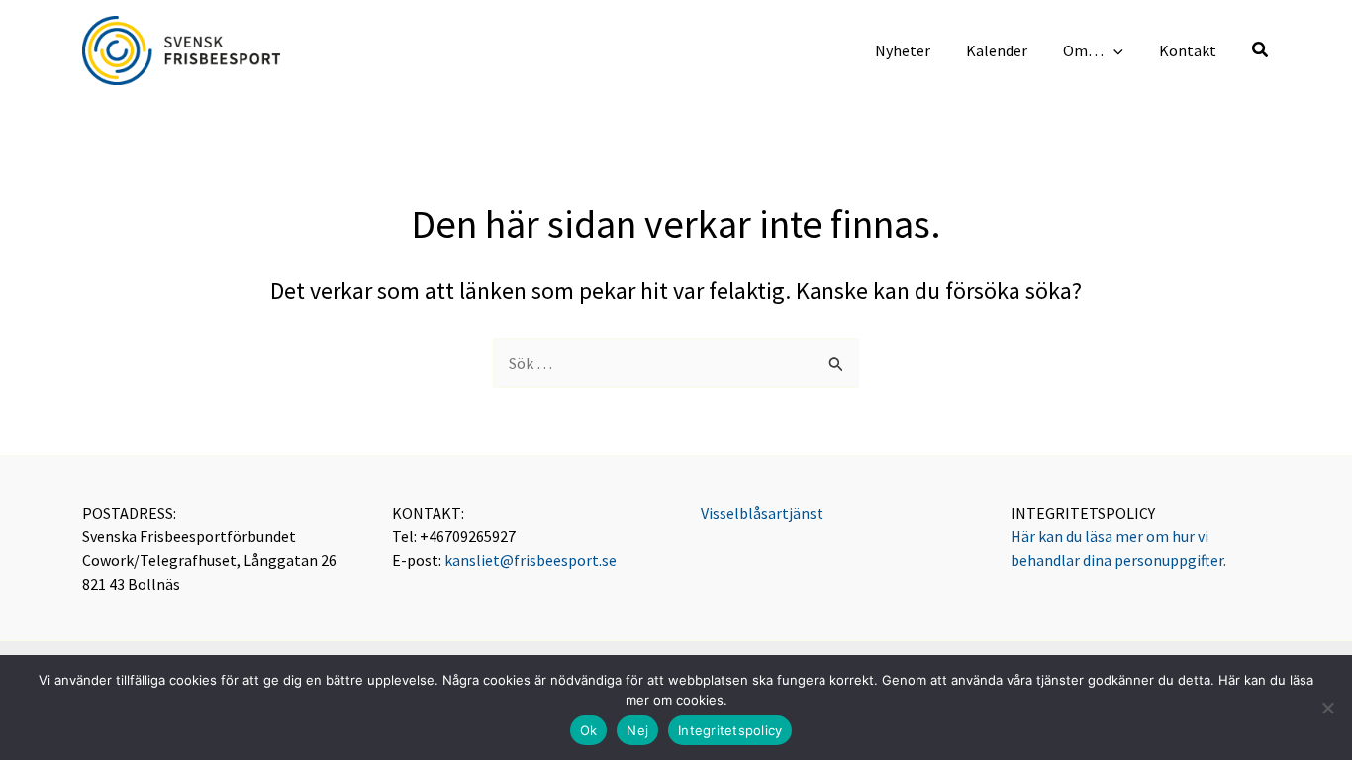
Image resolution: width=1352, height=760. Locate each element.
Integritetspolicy (730, 730)
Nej (637, 730)
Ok (589, 730)
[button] (1113, 50)
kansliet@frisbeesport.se (530, 560)
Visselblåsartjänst (762, 512)
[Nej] (1327, 707)
